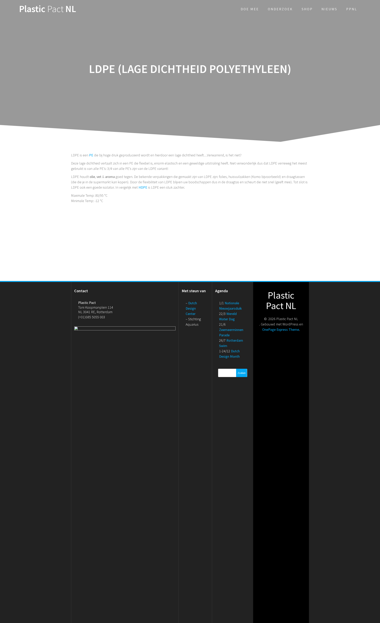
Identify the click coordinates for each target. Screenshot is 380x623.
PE (91, 155)
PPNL (351, 9)
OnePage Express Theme (280, 329)
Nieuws (329, 9)
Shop (307, 9)
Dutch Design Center (191, 308)
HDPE (143, 187)
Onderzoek (280, 9)
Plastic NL (47, 9)
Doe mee (250, 9)
